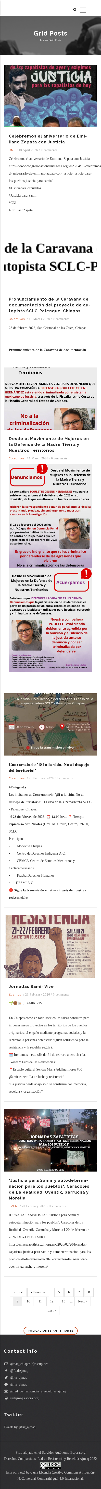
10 (30, 1301)
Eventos (15, 994)
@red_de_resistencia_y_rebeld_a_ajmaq (37, 1391)
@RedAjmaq (18, 1371)
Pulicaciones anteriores (51, 1330)
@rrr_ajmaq (18, 1377)
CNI (11, 150)
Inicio (43, 40)
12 (53, 1301)
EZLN (13, 1206)
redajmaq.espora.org (23, 1398)
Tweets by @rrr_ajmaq (20, 1427)
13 (65, 1301)
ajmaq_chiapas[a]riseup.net (28, 1364)
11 (41, 1301)
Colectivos (17, 319)
